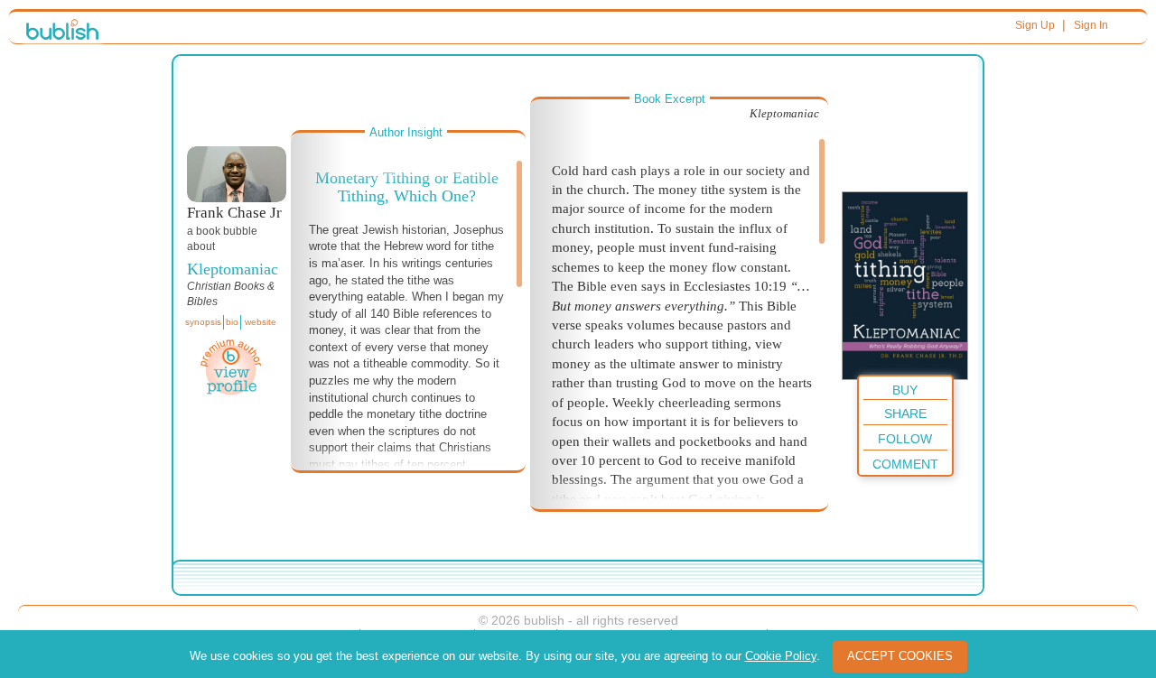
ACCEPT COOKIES (900, 656)
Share (905, 413)
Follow (905, 439)
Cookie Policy (780, 656)
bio (232, 322)
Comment (905, 464)
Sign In (1091, 25)
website (260, 322)
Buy (905, 390)
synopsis (203, 322)
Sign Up (1035, 25)
